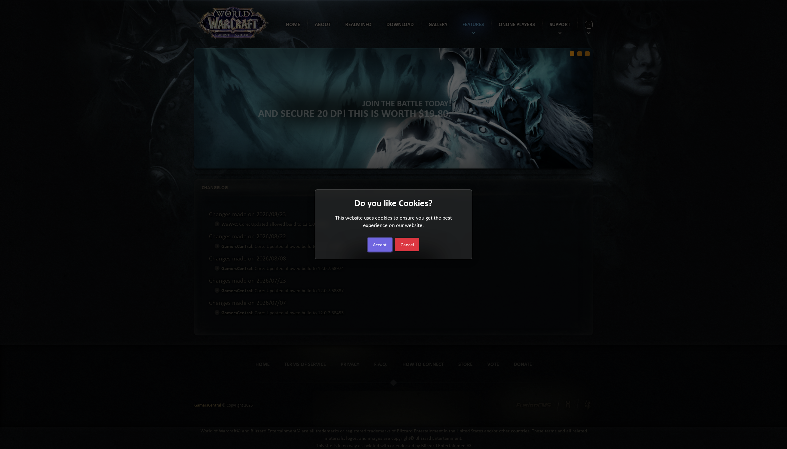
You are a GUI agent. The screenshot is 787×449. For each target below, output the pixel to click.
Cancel (407, 245)
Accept (379, 245)
